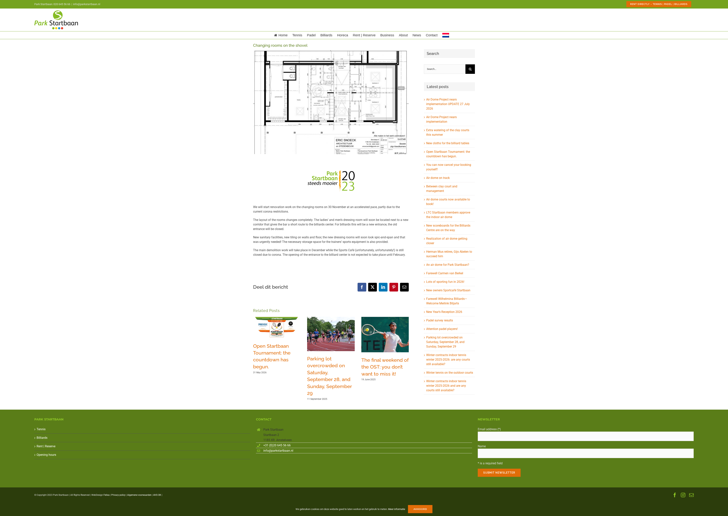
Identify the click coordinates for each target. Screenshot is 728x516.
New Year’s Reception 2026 (444, 312)
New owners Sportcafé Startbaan (448, 290)
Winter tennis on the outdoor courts (449, 372)
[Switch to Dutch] (445, 35)
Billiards (42, 438)
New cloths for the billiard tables (447, 143)
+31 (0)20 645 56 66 (277, 445)
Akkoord (420, 509)
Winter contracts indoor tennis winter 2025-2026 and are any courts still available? (446, 385)
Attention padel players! (442, 329)
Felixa (107, 495)
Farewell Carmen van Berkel (444, 273)
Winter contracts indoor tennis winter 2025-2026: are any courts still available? (448, 359)
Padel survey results (439, 320)
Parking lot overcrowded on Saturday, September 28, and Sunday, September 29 (445, 342)
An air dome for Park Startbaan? (447, 265)
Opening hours (46, 455)
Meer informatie (396, 509)
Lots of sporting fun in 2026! (445, 282)
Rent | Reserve (46, 446)
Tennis (41, 429)
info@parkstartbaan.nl (86, 4)
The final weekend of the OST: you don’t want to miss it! (385, 367)
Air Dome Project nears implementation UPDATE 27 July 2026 (448, 104)
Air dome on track (438, 178)
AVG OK (157, 495)
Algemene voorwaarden (139, 495)
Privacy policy (118, 495)
